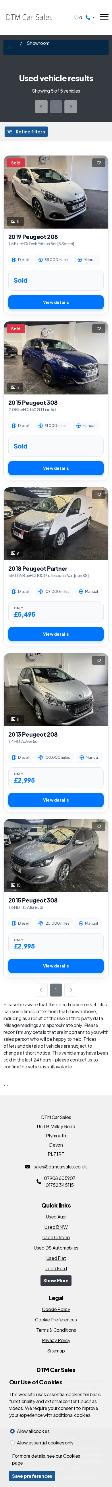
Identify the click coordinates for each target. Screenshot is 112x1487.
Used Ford (56, 1268)
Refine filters (30, 132)
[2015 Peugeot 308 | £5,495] (56, 358)
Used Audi (56, 1217)
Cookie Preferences (56, 1320)
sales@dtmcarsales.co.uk (59, 1167)
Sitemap (56, 1351)
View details (56, 302)
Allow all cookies (33, 1431)
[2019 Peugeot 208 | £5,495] (56, 192)
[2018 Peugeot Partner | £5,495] (56, 524)
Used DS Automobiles (56, 1248)
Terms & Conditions (56, 1330)
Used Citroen (55, 1237)
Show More (56, 1280)
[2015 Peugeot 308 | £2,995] (56, 855)
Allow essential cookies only (45, 1443)
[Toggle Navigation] (104, 17)
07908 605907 (59, 1178)
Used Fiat (56, 1258)
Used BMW (55, 1227)
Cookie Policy (56, 1309)
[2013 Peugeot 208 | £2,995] (56, 690)
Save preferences (32, 1476)
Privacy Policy (56, 1340)
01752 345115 (60, 1185)
